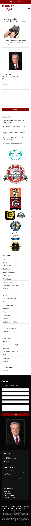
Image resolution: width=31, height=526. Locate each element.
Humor (4, 311)
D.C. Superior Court (8, 282)
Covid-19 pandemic (8, 268)
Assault (5, 262)
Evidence (5, 302)
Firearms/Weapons (8, 305)
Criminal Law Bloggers (9, 272)
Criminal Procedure (8, 275)
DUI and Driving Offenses (9, 298)
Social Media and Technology (10, 351)
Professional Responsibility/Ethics (11, 345)
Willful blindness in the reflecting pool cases (14, 127)
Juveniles (5, 318)
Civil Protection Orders (8, 265)
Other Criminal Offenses (9, 338)
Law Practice (6, 325)
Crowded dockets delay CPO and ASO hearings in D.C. (14, 121)
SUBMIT (15, 109)
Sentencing (6, 348)
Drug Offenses (6, 295)
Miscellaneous (6, 331)
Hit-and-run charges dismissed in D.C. (14, 143)
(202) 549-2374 (15, 77)
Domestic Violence (8, 292)
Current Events (7, 278)
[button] (29, 9)
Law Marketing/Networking (10, 321)
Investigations (6, 315)
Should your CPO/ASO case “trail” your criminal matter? (14, 138)
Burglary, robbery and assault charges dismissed (14, 133)
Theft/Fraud (6, 358)
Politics (5, 341)
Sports (4, 354)
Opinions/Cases (7, 335)
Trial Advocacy (6, 361)
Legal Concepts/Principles (9, 328)
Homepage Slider (7, 308)
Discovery (5, 288)
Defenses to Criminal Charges (10, 285)
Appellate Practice (7, 259)
